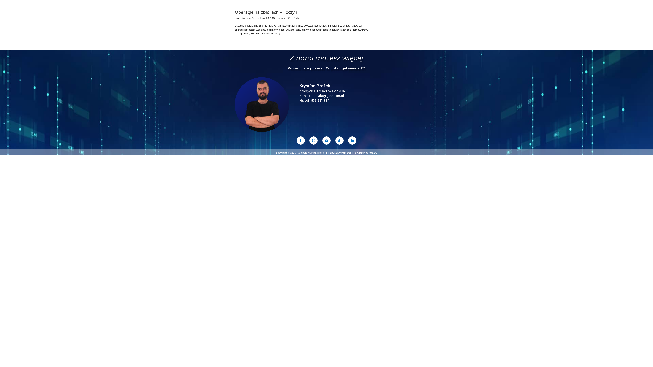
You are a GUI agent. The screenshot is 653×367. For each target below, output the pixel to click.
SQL (289, 18)
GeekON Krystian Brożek (311, 152)
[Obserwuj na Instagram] (313, 140)
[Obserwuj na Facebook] (301, 140)
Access (282, 18)
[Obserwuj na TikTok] (339, 140)
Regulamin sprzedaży (365, 152)
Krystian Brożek (250, 18)
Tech (296, 18)
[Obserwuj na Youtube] (326, 140)
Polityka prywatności (339, 152)
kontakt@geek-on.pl (327, 96)
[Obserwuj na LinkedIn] (352, 140)
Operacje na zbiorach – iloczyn (266, 12)
